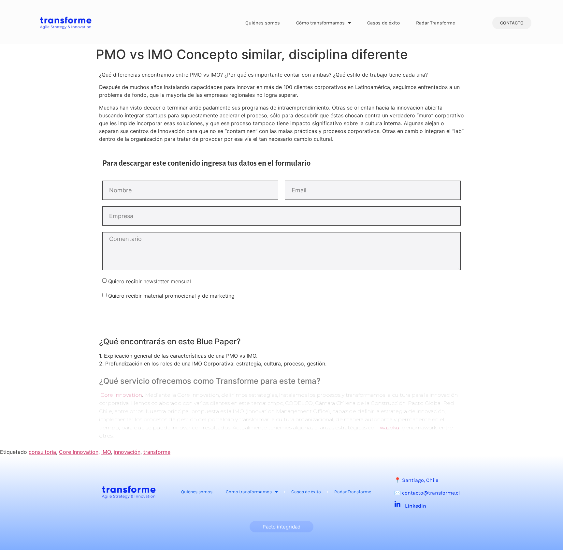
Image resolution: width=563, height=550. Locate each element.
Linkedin (415, 506)
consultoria (42, 452)
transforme (156, 452)
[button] (511, 23)
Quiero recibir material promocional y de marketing (171, 295)
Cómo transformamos (320, 23)
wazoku (389, 427)
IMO (106, 452)
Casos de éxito (383, 23)
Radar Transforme (435, 23)
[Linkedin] (397, 504)
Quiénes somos (262, 23)
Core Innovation (121, 395)
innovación (127, 452)
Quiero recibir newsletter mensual (149, 281)
